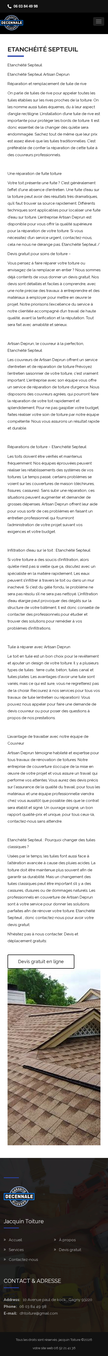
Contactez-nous (23, 1259)
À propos (67, 1240)
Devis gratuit (70, 1249)
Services (16, 1249)
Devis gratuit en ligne (41, 961)
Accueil (15, 1240)
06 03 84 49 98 (26, 6)
